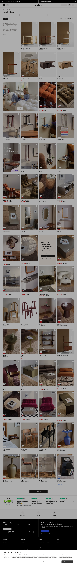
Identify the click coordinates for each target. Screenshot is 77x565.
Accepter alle (67, 561)
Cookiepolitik (33, 558)
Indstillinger (43, 561)
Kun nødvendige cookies (54, 561)
